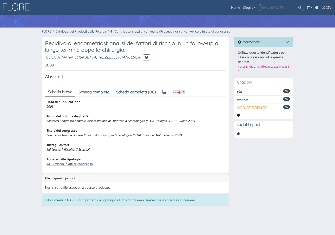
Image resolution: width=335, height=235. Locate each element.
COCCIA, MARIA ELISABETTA (71, 57)
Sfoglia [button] (248, 7)
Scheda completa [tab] (94, 92)
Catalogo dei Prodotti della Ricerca (80, 31)
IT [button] (308, 7)
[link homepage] (17, 7)
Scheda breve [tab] (60, 91)
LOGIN (326, 7)
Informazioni (250, 42)
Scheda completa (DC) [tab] (136, 92)
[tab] (164, 92)
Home (235, 7)
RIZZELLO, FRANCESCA (119, 57)
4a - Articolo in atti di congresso (207, 31)
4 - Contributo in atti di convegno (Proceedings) (145, 31)
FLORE (46, 31)
